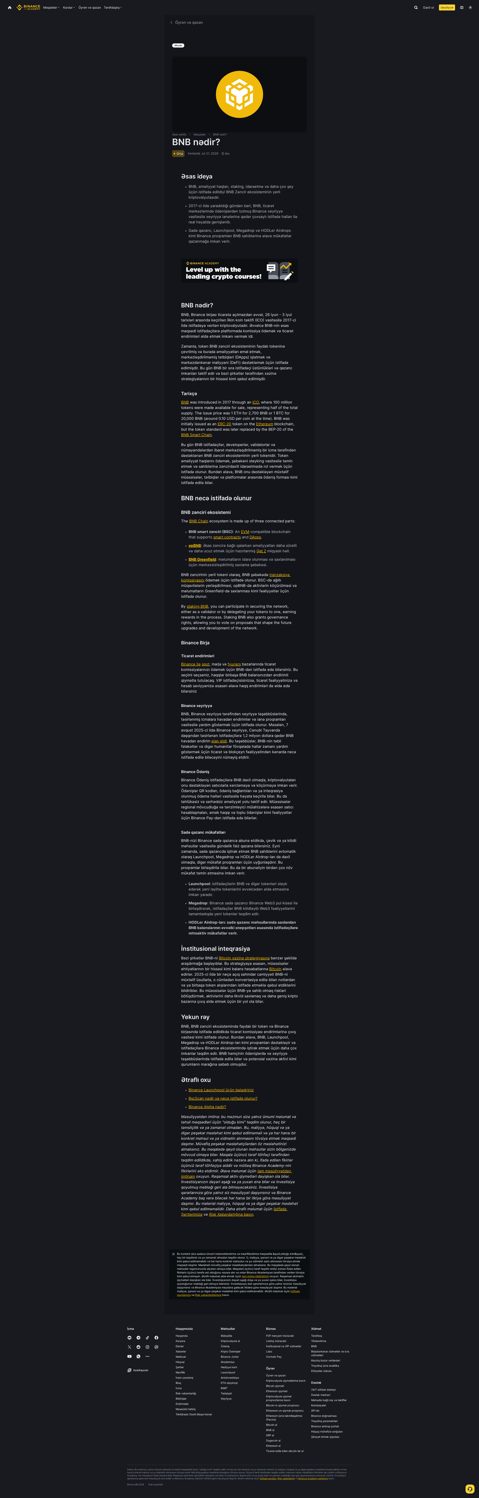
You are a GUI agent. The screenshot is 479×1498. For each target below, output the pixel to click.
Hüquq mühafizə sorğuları (327, 1431)
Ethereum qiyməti (276, 1391)
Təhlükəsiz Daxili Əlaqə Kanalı (194, 1414)
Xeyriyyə (226, 1398)
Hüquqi (180, 1361)
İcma (179, 1388)
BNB (314, 1346)
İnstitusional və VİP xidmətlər (283, 1346)
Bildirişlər (181, 1398)
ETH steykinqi (229, 1382)
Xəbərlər (181, 1351)
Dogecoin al (273, 1440)
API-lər (315, 1410)
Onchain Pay (274, 1356)
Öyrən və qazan (276, 1375)
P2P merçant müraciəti (280, 1335)
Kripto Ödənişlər (230, 1351)
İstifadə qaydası (268, 1478)
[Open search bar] (414, 7)
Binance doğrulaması (324, 1415)
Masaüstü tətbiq (186, 1409)
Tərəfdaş (316, 1335)
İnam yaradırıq (184, 1377)
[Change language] (461, 7)
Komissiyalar (318, 1405)
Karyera (180, 1341)
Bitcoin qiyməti (275, 1385)
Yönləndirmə (318, 1341)
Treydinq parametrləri (324, 1421)
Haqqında (182, 1335)
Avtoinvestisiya (230, 1377)
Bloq (178, 1382)
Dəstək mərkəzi (320, 1394)
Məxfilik (180, 1372)
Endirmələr (182, 1403)
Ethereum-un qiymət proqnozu (284, 1410)
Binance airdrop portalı (325, 1426)
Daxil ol (428, 7)
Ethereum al (273, 1445)
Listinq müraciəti (276, 1341)
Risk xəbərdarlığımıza (208, 1295)
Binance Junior (230, 1356)
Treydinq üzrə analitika (325, 1365)
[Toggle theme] (470, 7)
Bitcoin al (271, 1424)
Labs (269, 1351)
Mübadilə (226, 1335)
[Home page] (28, 7)
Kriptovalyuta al (230, 1341)
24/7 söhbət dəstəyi (323, 1389)
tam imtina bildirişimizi (255, 1276)
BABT (224, 1388)
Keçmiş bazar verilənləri (325, 1360)
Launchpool (228, 1372)
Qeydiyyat (447, 7)
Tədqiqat (226, 1393)
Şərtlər (180, 1367)
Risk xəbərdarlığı (186, 1393)
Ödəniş (225, 1346)
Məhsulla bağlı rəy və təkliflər (329, 1400)
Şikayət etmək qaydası (325, 1436)
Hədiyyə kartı (229, 1367)
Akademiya (227, 1361)
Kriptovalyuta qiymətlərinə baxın (286, 1380)
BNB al (270, 1430)
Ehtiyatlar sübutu (321, 1370)
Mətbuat (181, 1356)
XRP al (270, 1435)
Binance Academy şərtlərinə (313, 1478)
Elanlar (180, 1346)
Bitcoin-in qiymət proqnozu (282, 1405)
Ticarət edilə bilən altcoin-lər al (284, 1451)
